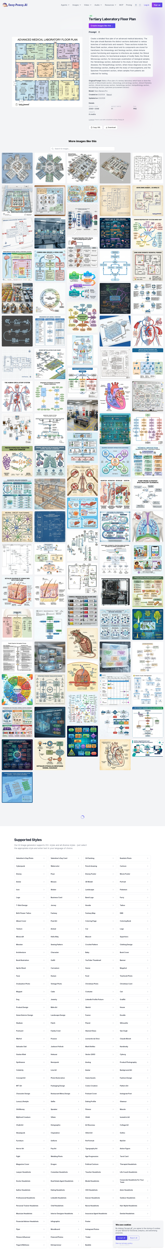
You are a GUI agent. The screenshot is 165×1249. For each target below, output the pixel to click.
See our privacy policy (124, 1243)
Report (109, 94)
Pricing (129, 5)
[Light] (140, 5)
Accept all (121, 1238)
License (91, 119)
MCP (121, 5)
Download (112, 127)
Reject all (133, 1238)
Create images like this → (102, 26)
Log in (146, 5)
